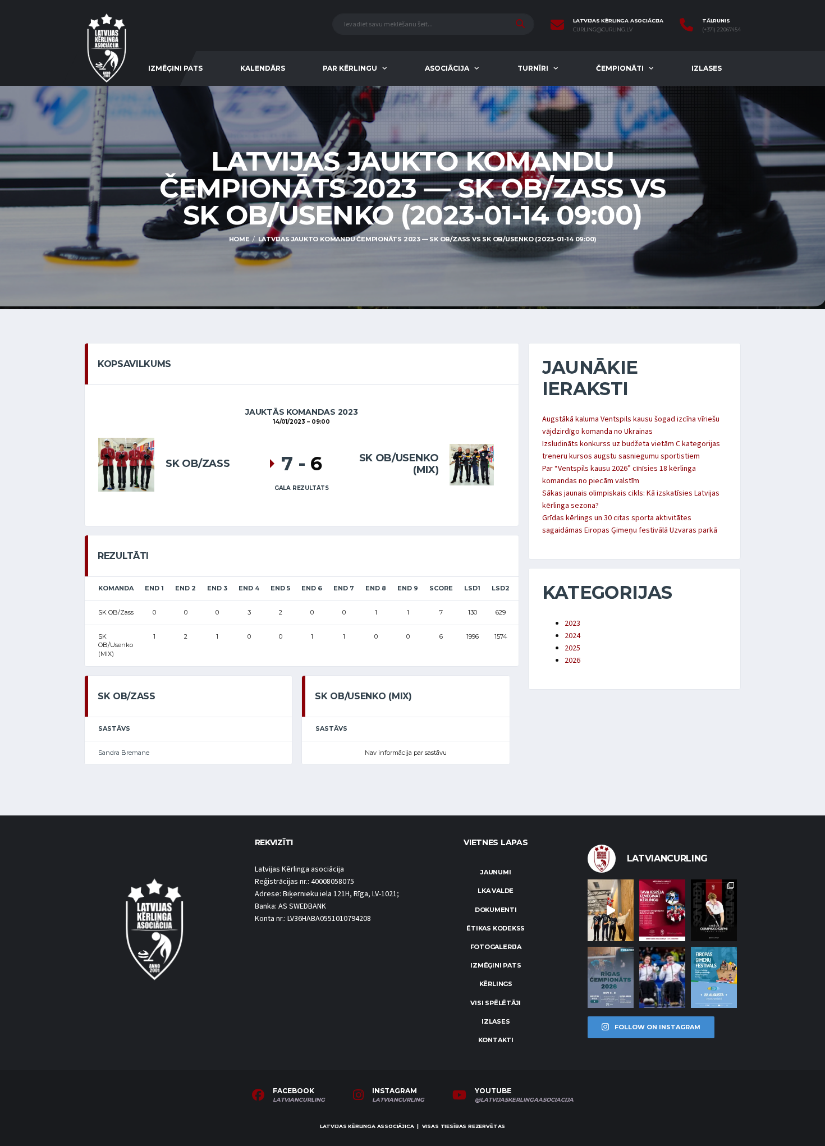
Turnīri (532, 68)
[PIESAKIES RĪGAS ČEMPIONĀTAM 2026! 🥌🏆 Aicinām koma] (611, 977)
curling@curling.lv (602, 30)
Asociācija (447, 68)
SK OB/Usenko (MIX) (399, 464)
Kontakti (496, 1040)
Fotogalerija (495, 947)
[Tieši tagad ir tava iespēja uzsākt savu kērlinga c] (714, 910)
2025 (572, 648)
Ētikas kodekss (495, 928)
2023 (572, 623)
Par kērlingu (350, 68)
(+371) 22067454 (721, 30)
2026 (572, 660)
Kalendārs (262, 68)
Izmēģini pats (175, 68)
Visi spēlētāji (495, 1003)
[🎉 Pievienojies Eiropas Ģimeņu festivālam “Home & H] (714, 977)
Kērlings (495, 984)
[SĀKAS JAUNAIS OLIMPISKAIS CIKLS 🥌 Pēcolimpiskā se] (662, 977)
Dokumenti (496, 910)
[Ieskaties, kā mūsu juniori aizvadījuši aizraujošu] (611, 910)
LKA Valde (496, 891)
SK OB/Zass (198, 463)
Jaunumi (495, 872)
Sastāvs (114, 728)
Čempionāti (620, 68)
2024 (572, 635)
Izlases (706, 68)
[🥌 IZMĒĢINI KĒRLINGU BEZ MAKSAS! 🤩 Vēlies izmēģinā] (662, 910)
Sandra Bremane (123, 753)
